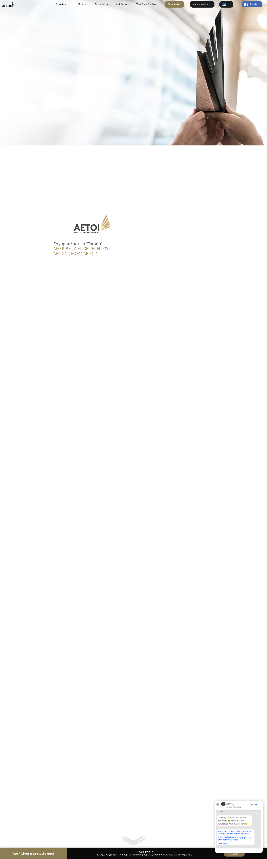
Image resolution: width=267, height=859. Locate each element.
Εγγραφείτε (174, 4)
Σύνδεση (254, 4)
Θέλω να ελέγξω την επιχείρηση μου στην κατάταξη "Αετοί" (234, 838)
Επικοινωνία (101, 4)
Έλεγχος (234, 853)
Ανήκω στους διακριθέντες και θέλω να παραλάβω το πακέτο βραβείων (234, 832)
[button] (226, 4)
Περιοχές (83, 4)
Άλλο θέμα (223, 843)
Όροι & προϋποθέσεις (147, 4)
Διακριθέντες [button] (62, 4)
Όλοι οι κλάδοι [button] (200, 4)
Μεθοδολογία (122, 4)
